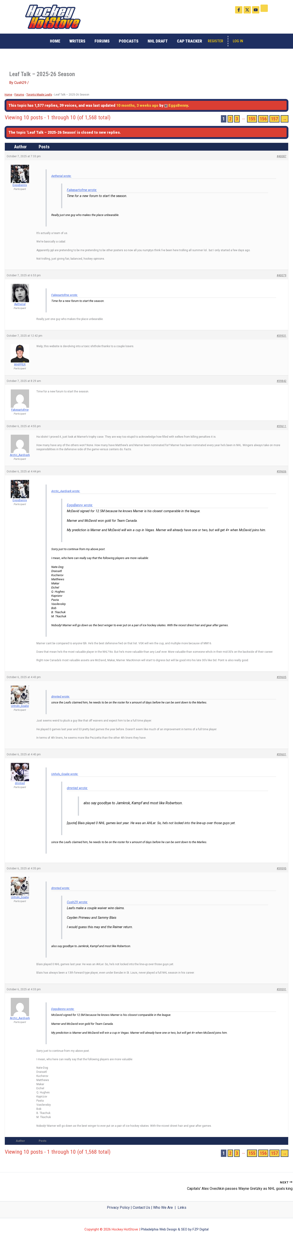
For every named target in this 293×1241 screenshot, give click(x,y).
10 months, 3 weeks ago (137, 105)
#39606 (281, 471)
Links (182, 1207)
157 (274, 119)
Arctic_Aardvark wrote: (65, 491)
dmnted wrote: (60, 696)
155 (252, 119)
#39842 (281, 381)
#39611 (281, 426)
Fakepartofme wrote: (82, 190)
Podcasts (128, 41)
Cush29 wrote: (77, 902)
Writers (77, 41)
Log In (238, 41)
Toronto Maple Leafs (39, 94)
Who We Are (163, 1207)
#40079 (281, 275)
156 (263, 119)
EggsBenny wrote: (80, 505)
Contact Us (141, 1207)
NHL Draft (158, 41)
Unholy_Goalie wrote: (64, 774)
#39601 (281, 754)
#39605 (281, 677)
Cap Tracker (189, 41)
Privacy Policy (118, 1207)
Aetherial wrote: (61, 176)
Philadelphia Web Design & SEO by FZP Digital (175, 1229)
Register (215, 41)
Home (55, 41)
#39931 (281, 335)
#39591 (281, 989)
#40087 (281, 156)
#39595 (281, 868)
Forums (102, 41)
